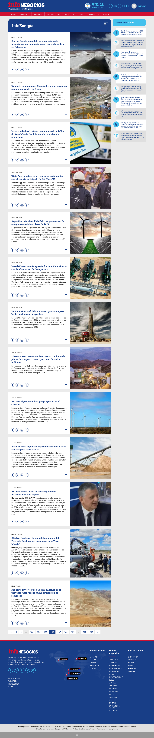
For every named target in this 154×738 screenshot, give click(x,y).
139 (72, 632)
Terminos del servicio (104, 729)
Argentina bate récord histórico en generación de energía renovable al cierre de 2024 (37, 223)
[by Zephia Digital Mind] (77, 735)
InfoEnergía (114, 666)
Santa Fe (112, 703)
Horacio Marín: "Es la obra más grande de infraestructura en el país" (33, 493)
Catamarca (114, 660)
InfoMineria (114, 671)
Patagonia (113, 691)
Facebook (94, 657)
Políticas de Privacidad (82, 726)
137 (59, 632)
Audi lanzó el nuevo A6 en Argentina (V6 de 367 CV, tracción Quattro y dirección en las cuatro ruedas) (132, 54)
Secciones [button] (24, 14)
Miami (130, 666)
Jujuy (111, 680)
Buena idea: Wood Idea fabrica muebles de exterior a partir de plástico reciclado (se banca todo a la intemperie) (132, 136)
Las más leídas (53, 14)
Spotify (93, 668)
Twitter (93, 660)
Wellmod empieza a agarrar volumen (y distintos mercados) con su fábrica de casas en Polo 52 (132, 113)
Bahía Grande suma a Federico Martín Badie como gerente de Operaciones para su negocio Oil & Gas (132, 89)
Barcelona (133, 657)
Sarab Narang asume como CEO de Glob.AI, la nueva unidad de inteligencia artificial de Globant (132, 32)
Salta (111, 694)
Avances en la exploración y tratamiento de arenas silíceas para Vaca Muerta (38, 448)
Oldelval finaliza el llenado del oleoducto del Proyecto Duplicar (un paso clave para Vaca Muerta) (35, 540)
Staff (81, 14)
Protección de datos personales (106, 726)
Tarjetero (69, 14)
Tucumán (113, 711)
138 (65, 632)
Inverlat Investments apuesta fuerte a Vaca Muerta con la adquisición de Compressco (39, 268)
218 (91, 632)
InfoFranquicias (116, 668)
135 (45, 632)
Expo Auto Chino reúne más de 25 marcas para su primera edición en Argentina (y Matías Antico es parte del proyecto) (132, 43)
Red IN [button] (106, 14)
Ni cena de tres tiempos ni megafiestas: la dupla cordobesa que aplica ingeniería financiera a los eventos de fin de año (132, 125)
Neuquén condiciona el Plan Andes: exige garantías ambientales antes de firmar (39, 87)
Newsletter (93, 14)
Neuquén (113, 689)
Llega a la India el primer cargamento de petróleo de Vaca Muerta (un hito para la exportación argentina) (37, 134)
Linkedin (93, 663)
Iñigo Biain (131, 726)
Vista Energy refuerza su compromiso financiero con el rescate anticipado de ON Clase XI (37, 178)
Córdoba (113, 663)
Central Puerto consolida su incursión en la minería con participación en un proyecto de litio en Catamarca (37, 43)
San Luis (112, 700)
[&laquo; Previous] (11, 632)
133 (31, 632)
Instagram (94, 666)
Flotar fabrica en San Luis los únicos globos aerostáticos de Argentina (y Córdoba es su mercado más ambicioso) (131, 77)
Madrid (131, 663)
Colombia (132, 660)
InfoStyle (113, 674)
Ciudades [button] (38, 14)
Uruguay (132, 671)
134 (38, 632)
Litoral (112, 683)
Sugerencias (13, 678)
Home (13, 14)
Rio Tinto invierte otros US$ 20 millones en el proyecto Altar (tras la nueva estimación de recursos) (36, 592)
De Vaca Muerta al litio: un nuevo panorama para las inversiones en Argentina (37, 313)
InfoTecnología (116, 677)
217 (84, 632)
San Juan (113, 697)
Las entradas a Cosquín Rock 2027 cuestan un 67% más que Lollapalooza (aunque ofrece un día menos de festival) (131, 66)
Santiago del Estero (114, 707)
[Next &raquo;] (97, 632)
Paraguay (132, 668)
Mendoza (113, 686)
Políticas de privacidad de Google (84, 729)
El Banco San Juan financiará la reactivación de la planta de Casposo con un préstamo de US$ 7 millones (38, 359)
